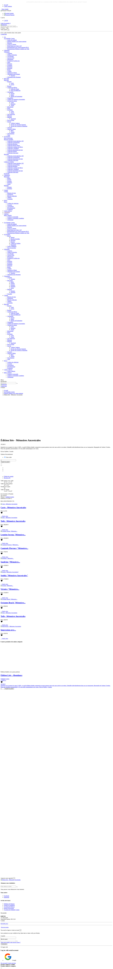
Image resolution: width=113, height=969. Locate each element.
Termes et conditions (9, 905)
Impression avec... (8, 630)
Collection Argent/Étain (13, 142)
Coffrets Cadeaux (15, 123)
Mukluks (6, 185)
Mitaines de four (11, 193)
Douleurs (13, 104)
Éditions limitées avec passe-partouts (16, 41)
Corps (12, 83)
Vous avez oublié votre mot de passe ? (11, 942)
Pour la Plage (10, 120)
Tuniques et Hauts (12, 72)
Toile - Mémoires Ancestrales (13, 521)
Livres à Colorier (11, 44)
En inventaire (4, 494)
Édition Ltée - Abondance (11, 675)
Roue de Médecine (15, 90)
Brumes (9, 86)
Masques (9, 115)
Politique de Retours (9, 904)
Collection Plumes (12, 151)
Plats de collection (12, 196)
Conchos (9, 277)
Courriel (3, 936)
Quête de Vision (15, 89)
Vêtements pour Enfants (13, 74)
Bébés (9, 178)
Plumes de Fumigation (16, 96)
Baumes (9, 81)
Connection (4, 944)
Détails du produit (8, 476)
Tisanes (12, 132)
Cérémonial (10, 92)
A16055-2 (3, 680)
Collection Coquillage (13, 148)
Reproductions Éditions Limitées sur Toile (18, 49)
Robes (9, 69)
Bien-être (6, 80)
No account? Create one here (8, 963)
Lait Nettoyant (11, 114)
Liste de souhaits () (6, 23)
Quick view (4, 516)
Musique (9, 117)
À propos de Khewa (9, 907)
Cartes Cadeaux (8, 369)
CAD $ (6, 20)
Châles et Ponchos (12, 55)
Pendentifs (6, 173)
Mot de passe (4, 939)
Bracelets (6, 154)
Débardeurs (10, 59)
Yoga (8, 135)
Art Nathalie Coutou (9, 38)
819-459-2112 (4, 923)
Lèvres (12, 84)
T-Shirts (9, 71)
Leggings (9, 65)
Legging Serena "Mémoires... (13, 535)
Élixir (8, 108)
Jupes (8, 62)
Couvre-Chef (10, 58)
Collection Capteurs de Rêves (15, 147)
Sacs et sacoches (8, 138)
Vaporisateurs (10, 133)
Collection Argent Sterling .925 (15, 141)
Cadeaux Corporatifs (12, 217)
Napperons (10, 194)
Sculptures (10, 209)
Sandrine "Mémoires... (10, 562)
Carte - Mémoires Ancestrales (13, 507)
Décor (5, 202)
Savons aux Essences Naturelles (19, 126)
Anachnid (13, 118)
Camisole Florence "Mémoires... (14, 548)
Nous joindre (5, 9)
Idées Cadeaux (8, 215)
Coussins (9, 205)
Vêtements (7, 52)
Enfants (9, 179)
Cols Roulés (10, 56)
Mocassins (6, 176)
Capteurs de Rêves (12, 87)
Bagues (12, 237)
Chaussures (7, 276)
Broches (13, 242)
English (11, 13)
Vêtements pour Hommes (14, 77)
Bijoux (9, 236)
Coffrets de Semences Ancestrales (16, 99)
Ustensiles (10, 199)
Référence (3, 498)
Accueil (6, 5)
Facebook (6, 896)
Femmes (9, 181)
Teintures (9, 127)
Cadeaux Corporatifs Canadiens (15, 218)
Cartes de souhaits (12, 40)
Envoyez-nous (5, 927)
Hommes (9, 182)
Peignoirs (9, 68)
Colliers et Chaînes (9, 162)
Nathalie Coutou (9, 497)
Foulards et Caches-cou (13, 60)
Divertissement (11, 208)
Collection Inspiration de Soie (15, 150)
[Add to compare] (1, 465)
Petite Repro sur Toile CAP (14, 46)
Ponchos (13, 75)
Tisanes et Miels (11, 129)
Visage (12, 105)
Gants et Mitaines (11, 246)
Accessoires (7, 234)
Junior (9, 184)
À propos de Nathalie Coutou (11, 909)
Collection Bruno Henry (13, 145)
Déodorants (10, 107)
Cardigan (9, 53)
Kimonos (9, 63)
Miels (12, 130)
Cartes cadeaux (8, 6)
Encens (12, 93)
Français (12, 15)
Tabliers (9, 197)
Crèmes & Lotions (12, 101)
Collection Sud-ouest (12, 153)
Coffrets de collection (12, 203)
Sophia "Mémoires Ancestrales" (14, 575)
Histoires (9, 43)
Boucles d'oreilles (8, 139)
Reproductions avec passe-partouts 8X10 (18, 47)
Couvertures (10, 206)
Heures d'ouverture (9, 908)
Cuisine (6, 191)
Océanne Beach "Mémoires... (13, 603)
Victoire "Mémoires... (10, 589)
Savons (9, 121)
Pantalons (9, 66)
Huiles (12, 95)
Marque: (3, 497)
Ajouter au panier (5, 462)
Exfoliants (10, 110)
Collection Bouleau (12, 144)
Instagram (6, 897)
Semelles (9, 294)
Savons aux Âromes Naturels (18, 124)
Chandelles (10, 98)
